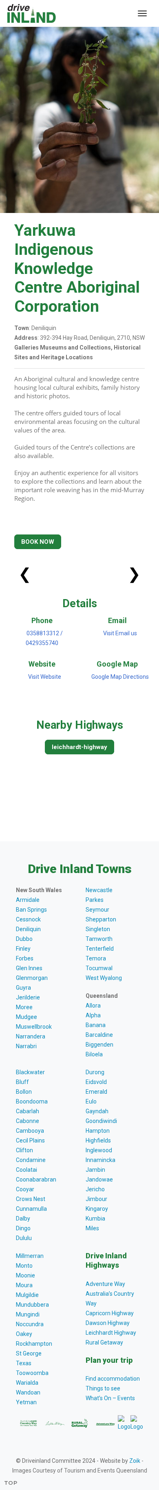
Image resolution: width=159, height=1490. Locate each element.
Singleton (98, 929)
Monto (24, 1265)
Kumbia (95, 1218)
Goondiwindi (101, 1121)
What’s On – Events (110, 1398)
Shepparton (101, 919)
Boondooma (32, 1101)
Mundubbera (32, 1304)
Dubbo (24, 939)
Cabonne (27, 1121)
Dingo (23, 1228)
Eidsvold (96, 1082)
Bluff (22, 1082)
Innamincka (100, 1160)
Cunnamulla (31, 1208)
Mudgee (26, 1017)
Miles (92, 1228)
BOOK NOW (37, 541)
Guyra (23, 987)
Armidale (28, 900)
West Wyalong (104, 978)
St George (29, 1353)
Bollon (24, 1091)
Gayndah (97, 1111)
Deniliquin (28, 929)
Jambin (95, 1169)
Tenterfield (100, 948)
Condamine (31, 1160)
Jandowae (99, 1179)
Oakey (24, 1334)
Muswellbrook (34, 1026)
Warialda (27, 1382)
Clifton (24, 1150)
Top (11, 1482)
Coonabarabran (36, 1179)
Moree (24, 1007)
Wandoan (28, 1392)
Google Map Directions (120, 676)
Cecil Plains (30, 1140)
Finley (23, 948)
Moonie (25, 1275)
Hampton (98, 1130)
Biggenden (99, 1044)
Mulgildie (27, 1295)
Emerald (96, 1091)
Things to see (103, 1388)
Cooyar (25, 1189)
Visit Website (44, 676)
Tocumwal (99, 968)
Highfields (98, 1140)
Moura (24, 1285)
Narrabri (26, 1046)
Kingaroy (97, 1208)
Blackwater (30, 1072)
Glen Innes (29, 968)
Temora (96, 958)
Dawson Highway (108, 1323)
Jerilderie (28, 997)
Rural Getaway (104, 1342)
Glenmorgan (32, 978)
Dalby (23, 1218)
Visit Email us (120, 633)
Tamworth (99, 939)
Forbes (24, 958)
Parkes (95, 900)
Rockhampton (34, 1343)
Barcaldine (99, 1035)
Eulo (91, 1101)
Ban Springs (31, 909)
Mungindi (28, 1314)
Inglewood (99, 1150)
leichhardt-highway (79, 747)
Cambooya (30, 1130)
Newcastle (99, 890)
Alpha (93, 1015)
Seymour (97, 909)
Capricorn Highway (110, 1313)
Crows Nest (30, 1199)
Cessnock (28, 919)
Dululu (24, 1238)
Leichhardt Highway (111, 1332)
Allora (93, 1005)
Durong (95, 1072)
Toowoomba (32, 1373)
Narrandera (30, 1036)
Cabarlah (27, 1111)
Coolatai (26, 1169)
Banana (96, 1025)
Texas (23, 1363)
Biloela (94, 1054)
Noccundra (30, 1324)
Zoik (134, 1460)
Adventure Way (105, 1284)
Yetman (26, 1402)
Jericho (95, 1189)
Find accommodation (113, 1378)
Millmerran (30, 1256)
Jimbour (96, 1199)
